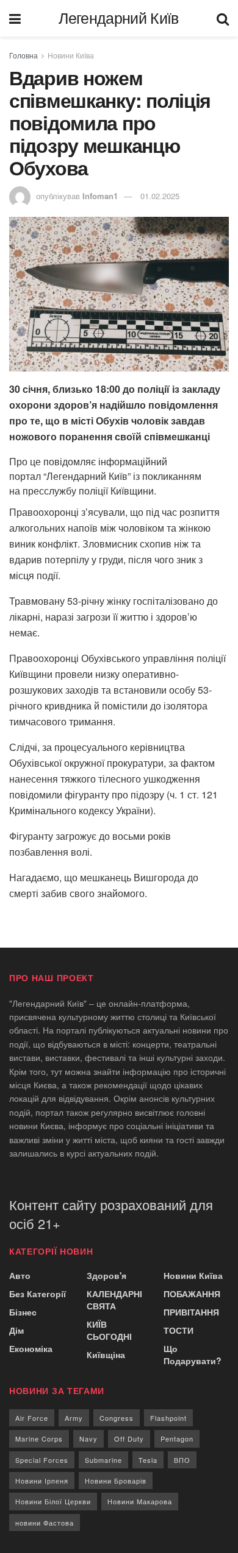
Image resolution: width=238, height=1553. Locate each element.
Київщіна (106, 1354)
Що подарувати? (193, 1354)
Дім (16, 1330)
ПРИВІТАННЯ (191, 1312)
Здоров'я (106, 1275)
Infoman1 (100, 196)
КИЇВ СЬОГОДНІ (109, 1330)
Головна (23, 55)
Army (74, 1418)
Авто (20, 1275)
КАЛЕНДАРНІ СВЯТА (114, 1299)
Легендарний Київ (118, 18)
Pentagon (176, 1438)
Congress (116, 1418)
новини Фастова (44, 1522)
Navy (88, 1438)
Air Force (31, 1418)
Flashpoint (168, 1418)
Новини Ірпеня (41, 1480)
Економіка (30, 1348)
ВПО (182, 1460)
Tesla (148, 1460)
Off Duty (129, 1438)
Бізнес (23, 1312)
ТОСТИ (178, 1330)
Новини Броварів (115, 1480)
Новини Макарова (139, 1501)
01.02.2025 (159, 196)
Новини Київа (71, 55)
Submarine (103, 1460)
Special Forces (41, 1460)
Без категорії (37, 1293)
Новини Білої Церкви (53, 1501)
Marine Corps (39, 1438)
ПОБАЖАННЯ (192, 1293)
